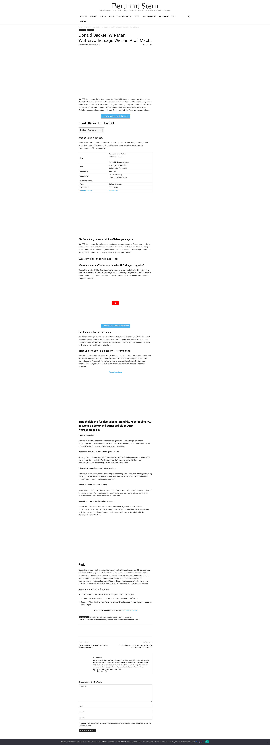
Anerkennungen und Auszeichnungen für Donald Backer (105, 617)
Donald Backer (128, 617)
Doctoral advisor (86, 191)
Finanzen (93, 16)
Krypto (103, 16)
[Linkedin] (99, 671)
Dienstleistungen (124, 16)
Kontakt (83, 21)
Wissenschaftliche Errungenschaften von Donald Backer (123, 619)
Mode (136, 16)
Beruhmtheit (87, 27)
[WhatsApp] (95, 49)
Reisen (111, 16)
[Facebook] (81, 49)
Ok (207, 742)
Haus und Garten (149, 16)
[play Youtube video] (115, 303)
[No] (267, 742)
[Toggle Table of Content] (99, 130)
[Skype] (106, 671)
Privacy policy (199, 742)
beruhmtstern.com (130, 610)
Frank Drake (113, 191)
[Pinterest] (90, 49)
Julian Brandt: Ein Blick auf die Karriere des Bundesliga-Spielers (93, 646)
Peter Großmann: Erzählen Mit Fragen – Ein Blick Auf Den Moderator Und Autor (135, 646)
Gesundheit (164, 16)
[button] (188, 16)
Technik (83, 16)
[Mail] (103, 671)
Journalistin (96, 27)
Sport (174, 16)
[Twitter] (86, 49)
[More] (100, 49)
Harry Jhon (84, 44)
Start (80, 27)
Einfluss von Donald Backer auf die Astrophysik (93, 619)
